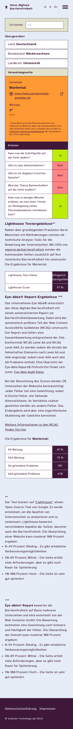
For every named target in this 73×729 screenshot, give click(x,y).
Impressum (47, 709)
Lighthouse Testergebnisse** (30, 224)
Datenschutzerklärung (20, 709)
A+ (56, 6)
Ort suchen (16, 24)
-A (44, 6)
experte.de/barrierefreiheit (24, 249)
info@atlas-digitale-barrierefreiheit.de (26, 131)
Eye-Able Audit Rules (29, 372)
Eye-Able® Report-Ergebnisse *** (33, 297)
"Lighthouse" (44, 502)
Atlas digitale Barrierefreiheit (21, 7)
